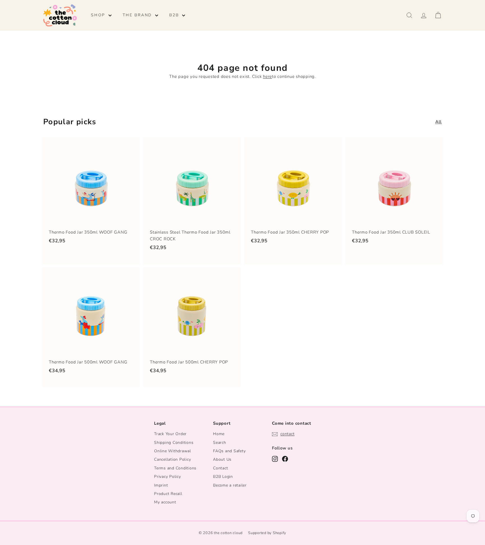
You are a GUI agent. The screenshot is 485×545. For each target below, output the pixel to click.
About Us (222, 459)
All (438, 122)
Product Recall (168, 493)
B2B (175, 15)
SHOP (99, 15)
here (267, 76)
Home (219, 434)
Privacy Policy (167, 476)
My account (165, 502)
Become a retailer (230, 485)
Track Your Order (170, 434)
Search (219, 442)
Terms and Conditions (175, 468)
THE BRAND (138, 15)
